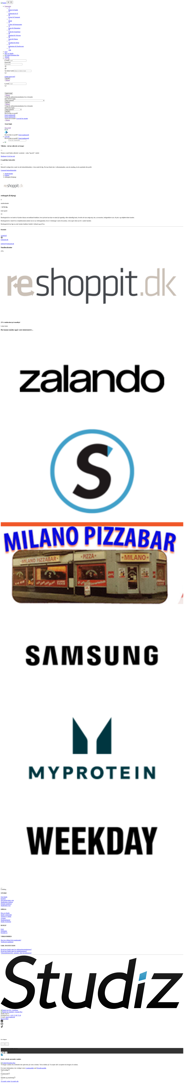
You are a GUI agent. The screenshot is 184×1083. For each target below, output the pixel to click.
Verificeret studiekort (7, 942)
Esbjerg (7, 175)
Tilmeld (7, 57)
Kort (6, 52)
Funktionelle (4, 1074)
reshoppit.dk (4, 239)
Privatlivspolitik (41, 1068)
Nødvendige (4, 1070)
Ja (6, 1052)
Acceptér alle (14, 1081)
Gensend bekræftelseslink (8, 170)
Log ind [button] (7, 58)
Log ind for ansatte (22, 118)
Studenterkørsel (5, 920)
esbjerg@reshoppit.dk (7, 244)
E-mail (7, 60)
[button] (7, 78)
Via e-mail (8, 128)
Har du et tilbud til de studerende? (11, 940)
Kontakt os (4, 933)
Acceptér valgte (5, 1081)
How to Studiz (9, 53)
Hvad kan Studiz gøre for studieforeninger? (14, 951)
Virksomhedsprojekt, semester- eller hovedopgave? (16, 953)
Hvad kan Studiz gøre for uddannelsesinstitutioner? (16, 949)
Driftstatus (4, 931)
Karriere (3, 898)
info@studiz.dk (10, 1017)
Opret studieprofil (10, 115)
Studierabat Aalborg (7, 902)
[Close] (1, 150)
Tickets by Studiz (6, 916)
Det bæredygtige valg (7, 900)
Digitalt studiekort (6, 904)
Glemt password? (10, 76)
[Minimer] (3, 1044)
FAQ (2, 929)
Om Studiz (4, 897)
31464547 (4, 235)
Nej (2, 1052)
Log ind (7, 136)
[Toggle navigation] (10, 2)
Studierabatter (9, 173)
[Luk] (7, 1044)
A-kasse (3, 918)
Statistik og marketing (7, 1077)
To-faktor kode (9, 71)
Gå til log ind (11, 156)
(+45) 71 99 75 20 (15, 1015)
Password (7, 62)
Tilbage (7, 80)
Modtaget (4, 156)
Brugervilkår (4, 1019)
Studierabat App (6, 905)
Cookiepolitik (29, 1068)
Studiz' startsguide (6, 915)
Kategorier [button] (8, 6)
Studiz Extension (6, 921)
